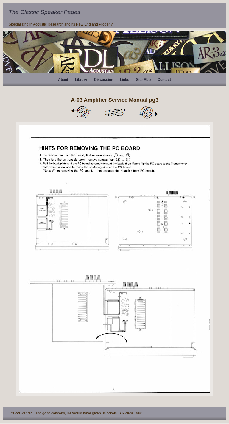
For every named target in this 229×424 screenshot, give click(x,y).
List (114, 112)
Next (148, 112)
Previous (81, 112)
